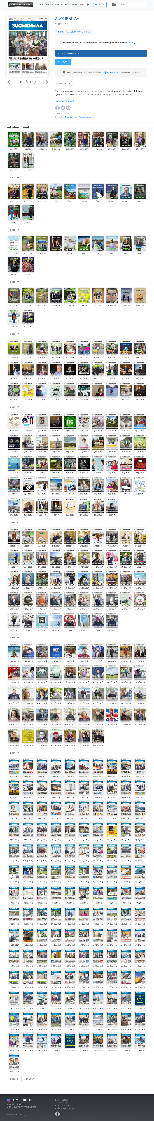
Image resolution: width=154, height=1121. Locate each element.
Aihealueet (77, 4)
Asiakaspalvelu (15, 1104)
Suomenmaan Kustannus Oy (78, 117)
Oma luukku (45, 4)
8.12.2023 (130, 42)
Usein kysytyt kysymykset (21, 1107)
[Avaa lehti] (14, 139)
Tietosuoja (61, 1103)
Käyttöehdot (62, 1100)
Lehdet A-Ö (61, 4)
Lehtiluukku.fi (21, 1100)
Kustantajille (63, 1105)
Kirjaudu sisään (110, 72)
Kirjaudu (100, 4)
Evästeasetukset (64, 1108)
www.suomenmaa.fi (64, 101)
